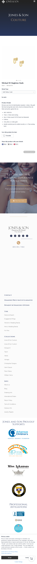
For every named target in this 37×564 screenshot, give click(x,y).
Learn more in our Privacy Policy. (9, 551)
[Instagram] (27, 236)
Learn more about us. (6, 553)
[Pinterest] (23, 236)
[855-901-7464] (18, 242)
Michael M (10, 85)
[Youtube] (19, 236)
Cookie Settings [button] (18, 561)
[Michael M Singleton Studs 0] (18, 62)
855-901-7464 (18, 247)
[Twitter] (15, 236)
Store (3, 85)
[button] (7, 135)
